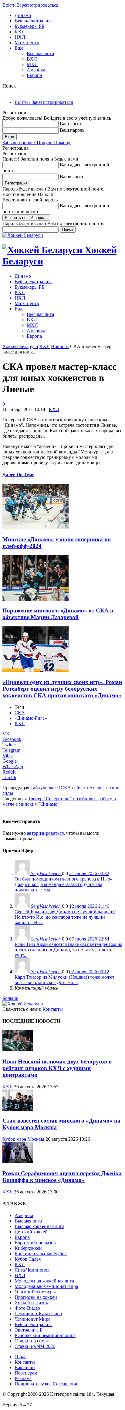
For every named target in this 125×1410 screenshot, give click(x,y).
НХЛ (20, 37)
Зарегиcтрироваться (37, 5)
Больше (10, 998)
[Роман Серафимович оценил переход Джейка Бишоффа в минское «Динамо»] (17, 1161)
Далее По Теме (18, 474)
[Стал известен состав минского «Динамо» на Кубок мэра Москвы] (17, 1109)
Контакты (52, 1009)
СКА (20, 712)
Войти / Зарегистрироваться (44, 102)
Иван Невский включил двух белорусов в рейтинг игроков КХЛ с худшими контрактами (57, 1068)
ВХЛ (32, 58)
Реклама (23, 1378)
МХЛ (32, 64)
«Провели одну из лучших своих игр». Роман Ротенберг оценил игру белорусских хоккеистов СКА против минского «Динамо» (62, 688)
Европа (34, 75)
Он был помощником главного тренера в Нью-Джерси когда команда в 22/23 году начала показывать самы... (63, 884)
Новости (60, 346)
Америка (36, 69)
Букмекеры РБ (29, 26)
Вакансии (25, 1367)
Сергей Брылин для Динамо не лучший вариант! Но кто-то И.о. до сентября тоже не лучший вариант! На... (65, 917)
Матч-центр (27, 42)
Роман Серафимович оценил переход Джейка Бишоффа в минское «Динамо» (62, 1176)
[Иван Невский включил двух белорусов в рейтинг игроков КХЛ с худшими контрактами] (17, 1049)
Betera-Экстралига (33, 20)
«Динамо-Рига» (31, 718)
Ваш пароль (72, 130)
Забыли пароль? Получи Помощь (36, 142)
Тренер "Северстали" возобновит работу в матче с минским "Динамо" (59, 801)
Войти (9, 5)
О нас (20, 1356)
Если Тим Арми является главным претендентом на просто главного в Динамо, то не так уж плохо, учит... (68, 950)
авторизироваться (45, 833)
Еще (19, 48)
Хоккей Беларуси (20, 346)
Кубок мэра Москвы (23, 1139)
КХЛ (20, 31)
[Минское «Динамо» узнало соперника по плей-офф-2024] (35, 527)
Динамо (23, 15)
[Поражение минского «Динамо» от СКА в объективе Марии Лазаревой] (35, 599)
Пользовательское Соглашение (46, 1383)
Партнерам (26, 1372)
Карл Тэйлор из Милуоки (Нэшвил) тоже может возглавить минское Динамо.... (64, 979)
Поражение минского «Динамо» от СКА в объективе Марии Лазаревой (57, 613)
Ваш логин (71, 123)
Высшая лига (40, 53)
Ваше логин (72, 176)
